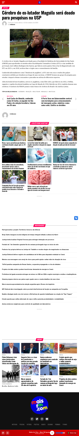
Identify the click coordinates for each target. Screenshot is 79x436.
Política (36, 424)
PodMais (57, 424)
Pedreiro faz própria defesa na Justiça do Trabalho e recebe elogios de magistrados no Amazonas (35, 249)
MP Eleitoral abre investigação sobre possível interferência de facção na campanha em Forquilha (35, 289)
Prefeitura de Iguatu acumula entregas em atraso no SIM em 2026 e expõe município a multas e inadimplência (39, 274)
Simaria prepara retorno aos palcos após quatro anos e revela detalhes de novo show (31, 279)
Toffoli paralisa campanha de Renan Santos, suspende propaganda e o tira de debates (31, 264)
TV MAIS (65, 424)
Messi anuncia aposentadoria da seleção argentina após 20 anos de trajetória (28, 284)
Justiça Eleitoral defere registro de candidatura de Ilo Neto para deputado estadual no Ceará (33, 254)
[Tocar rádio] (52, 433)
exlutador (36, 91)
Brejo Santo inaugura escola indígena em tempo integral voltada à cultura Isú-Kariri (30, 235)
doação (29, 91)
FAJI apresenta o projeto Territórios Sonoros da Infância (21, 230)
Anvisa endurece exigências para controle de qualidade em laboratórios (26, 304)
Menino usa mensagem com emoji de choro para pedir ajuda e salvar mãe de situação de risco (34, 259)
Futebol (29, 424)
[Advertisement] (39, 209)
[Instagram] (7, 433)
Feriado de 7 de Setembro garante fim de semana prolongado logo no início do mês (30, 244)
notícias (52, 91)
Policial (22, 424)
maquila (45, 91)
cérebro (22, 91)
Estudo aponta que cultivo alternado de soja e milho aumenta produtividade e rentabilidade (33, 299)
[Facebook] (3, 433)
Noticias (14, 424)
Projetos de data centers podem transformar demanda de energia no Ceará (27, 269)
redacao (12, 24)
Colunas (50, 424)
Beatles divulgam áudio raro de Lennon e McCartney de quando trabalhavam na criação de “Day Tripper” (37, 294)
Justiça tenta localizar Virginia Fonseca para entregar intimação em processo (28, 240)
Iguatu (43, 424)
